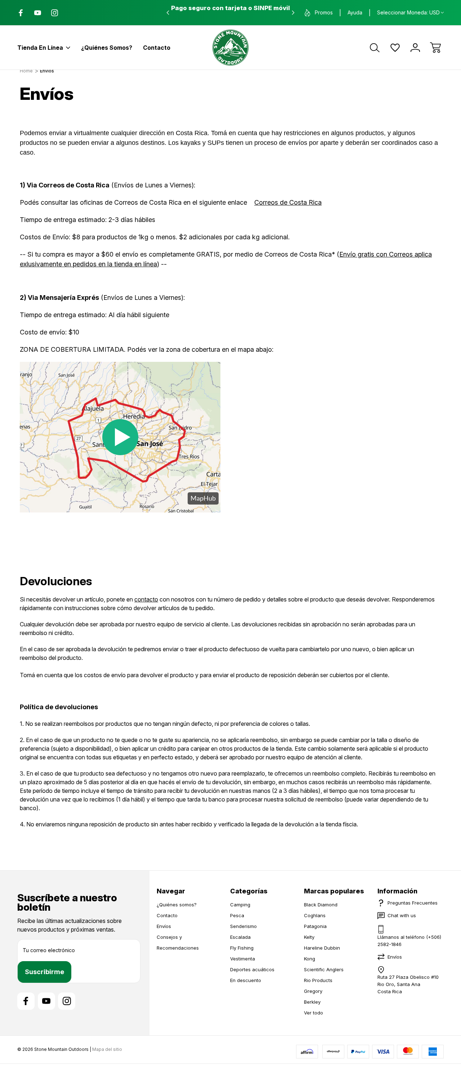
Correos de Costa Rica (288, 202)
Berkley (312, 1002)
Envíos (164, 926)
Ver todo (313, 1013)
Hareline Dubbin (322, 948)
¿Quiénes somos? (106, 47)
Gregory (313, 991)
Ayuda (355, 12)
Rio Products (318, 980)
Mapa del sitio (107, 1049)
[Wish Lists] (395, 47)
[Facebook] (20, 12)
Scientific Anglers (324, 969)
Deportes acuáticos (252, 969)
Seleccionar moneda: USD (408, 12)
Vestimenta (242, 959)
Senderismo (243, 926)
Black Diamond (320, 904)
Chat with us (402, 915)
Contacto (156, 47)
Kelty (309, 937)
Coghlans (315, 915)
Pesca (237, 915)
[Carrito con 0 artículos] (435, 47)
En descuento (245, 980)
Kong (309, 959)
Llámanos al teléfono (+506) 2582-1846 (409, 940)
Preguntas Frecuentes (413, 903)
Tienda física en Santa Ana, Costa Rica (230, 8)
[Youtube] (37, 12)
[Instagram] (54, 12)
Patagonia (315, 926)
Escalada (240, 937)
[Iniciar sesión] (415, 47)
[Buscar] (375, 47)
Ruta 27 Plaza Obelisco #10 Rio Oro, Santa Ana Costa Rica (408, 984)
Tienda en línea (40, 47)
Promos (324, 12)
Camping (240, 904)
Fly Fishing (242, 948)
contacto (146, 599)
